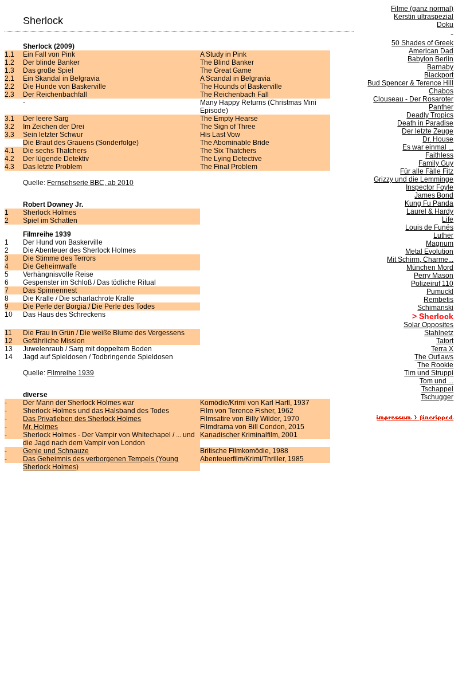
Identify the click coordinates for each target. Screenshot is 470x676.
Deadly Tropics (429, 115)
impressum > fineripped (415, 417)
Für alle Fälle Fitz (426, 171)
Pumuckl (439, 292)
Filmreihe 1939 (70, 373)
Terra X (442, 349)
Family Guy (435, 163)
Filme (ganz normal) (422, 9)
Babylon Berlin (430, 59)
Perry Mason (433, 276)
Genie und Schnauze (56, 451)
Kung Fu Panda (429, 203)
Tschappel (437, 389)
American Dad (431, 51)
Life (447, 219)
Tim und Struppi (428, 373)
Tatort (444, 341)
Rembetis (438, 300)
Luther (443, 235)
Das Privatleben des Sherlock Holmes (82, 419)
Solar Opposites (428, 325)
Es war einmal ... (427, 147)
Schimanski (435, 308)
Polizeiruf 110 (432, 284)
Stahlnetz (438, 333)
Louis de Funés (429, 227)
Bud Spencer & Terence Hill (410, 83)
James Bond (433, 195)
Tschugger (437, 397)
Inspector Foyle (429, 187)
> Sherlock (432, 316)
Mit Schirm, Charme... (420, 260)
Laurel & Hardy (429, 211)
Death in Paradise (425, 123)
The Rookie (435, 365)
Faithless (439, 155)
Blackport (438, 75)
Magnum (439, 243)
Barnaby (440, 67)
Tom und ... (436, 381)
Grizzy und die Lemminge (413, 179)
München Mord (429, 268)
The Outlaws (433, 357)
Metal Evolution (429, 251)
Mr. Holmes (40, 427)
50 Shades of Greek (422, 43)
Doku (445, 25)
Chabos (441, 91)
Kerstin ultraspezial (423, 17)
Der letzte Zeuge (427, 131)
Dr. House (437, 139)
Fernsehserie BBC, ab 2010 (90, 183)
